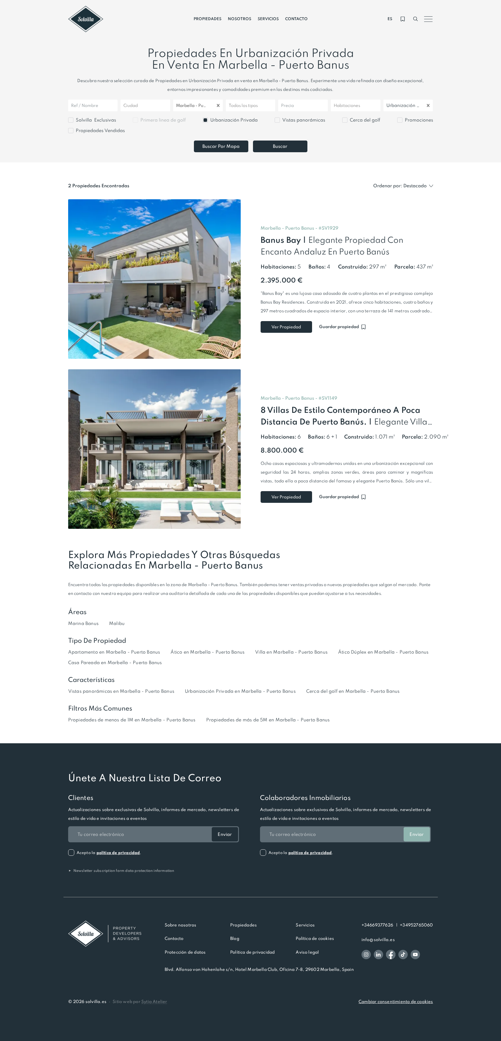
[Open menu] (428, 19)
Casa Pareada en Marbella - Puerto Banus (115, 662)
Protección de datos (185, 952)
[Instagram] (366, 954)
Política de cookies (315, 938)
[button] (328, 228)
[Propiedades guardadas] (402, 19)
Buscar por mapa (221, 146)
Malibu (117, 623)
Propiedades (243, 925)
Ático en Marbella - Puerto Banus (208, 652)
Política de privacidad (252, 952)
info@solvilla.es (378, 939)
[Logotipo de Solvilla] (104, 934)
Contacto (174, 938)
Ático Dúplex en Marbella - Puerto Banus (383, 652)
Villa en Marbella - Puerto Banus (291, 652)
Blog (234, 938)
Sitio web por (140, 1001)
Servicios (305, 925)
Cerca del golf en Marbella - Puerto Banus (353, 691)
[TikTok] (403, 954)
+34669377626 (377, 925)
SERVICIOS (268, 18)
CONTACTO (296, 18)
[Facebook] (390, 954)
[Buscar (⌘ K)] (415, 19)
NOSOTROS (239, 18)
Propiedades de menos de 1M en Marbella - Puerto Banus (132, 720)
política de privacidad (118, 852)
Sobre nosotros (181, 925)
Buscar (280, 146)
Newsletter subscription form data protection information (121, 870)
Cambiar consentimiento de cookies (396, 1001)
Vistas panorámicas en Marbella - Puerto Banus (121, 691)
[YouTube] (415, 954)
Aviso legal (307, 952)
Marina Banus (83, 623)
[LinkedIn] (378, 954)
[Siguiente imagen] (229, 279)
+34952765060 (416, 925)
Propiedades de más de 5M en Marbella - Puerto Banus (268, 720)
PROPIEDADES (207, 18)
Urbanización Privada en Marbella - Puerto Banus (240, 691)
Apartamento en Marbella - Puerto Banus (114, 652)
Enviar (225, 834)
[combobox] (123, 105)
